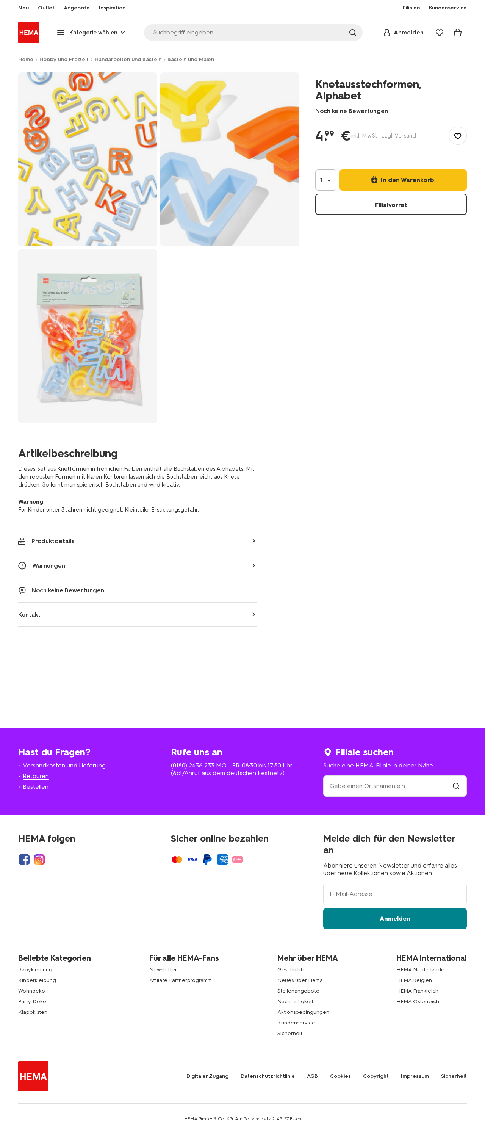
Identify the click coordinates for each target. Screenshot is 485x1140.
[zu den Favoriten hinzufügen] (458, 136)
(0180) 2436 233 (192, 765)
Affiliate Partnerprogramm (180, 980)
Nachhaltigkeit (295, 1001)
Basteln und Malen (190, 59)
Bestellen (35, 786)
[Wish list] (439, 32)
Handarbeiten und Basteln (128, 59)
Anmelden (395, 918)
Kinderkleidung (37, 980)
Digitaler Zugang (207, 1076)
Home (25, 59)
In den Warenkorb (406, 179)
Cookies (340, 1076)
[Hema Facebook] (24, 859)
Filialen (411, 8)
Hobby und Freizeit (64, 59)
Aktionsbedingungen (303, 1012)
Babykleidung (35, 969)
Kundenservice (296, 1022)
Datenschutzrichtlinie (268, 1076)
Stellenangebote (298, 991)
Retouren (36, 776)
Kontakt (29, 614)
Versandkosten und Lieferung (64, 765)
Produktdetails (53, 541)
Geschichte (291, 969)
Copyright (376, 1076)
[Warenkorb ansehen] (458, 32)
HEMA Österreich (417, 1001)
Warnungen (48, 565)
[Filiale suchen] (456, 786)
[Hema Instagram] (39, 859)
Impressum (415, 1076)
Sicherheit (289, 1033)
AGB (312, 1076)
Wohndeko (31, 991)
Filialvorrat (391, 204)
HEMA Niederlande (420, 969)
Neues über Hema (300, 980)
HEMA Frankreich (417, 991)
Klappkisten (32, 1012)
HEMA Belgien (414, 980)
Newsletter (163, 969)
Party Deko (32, 1001)
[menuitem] (23, 8)
